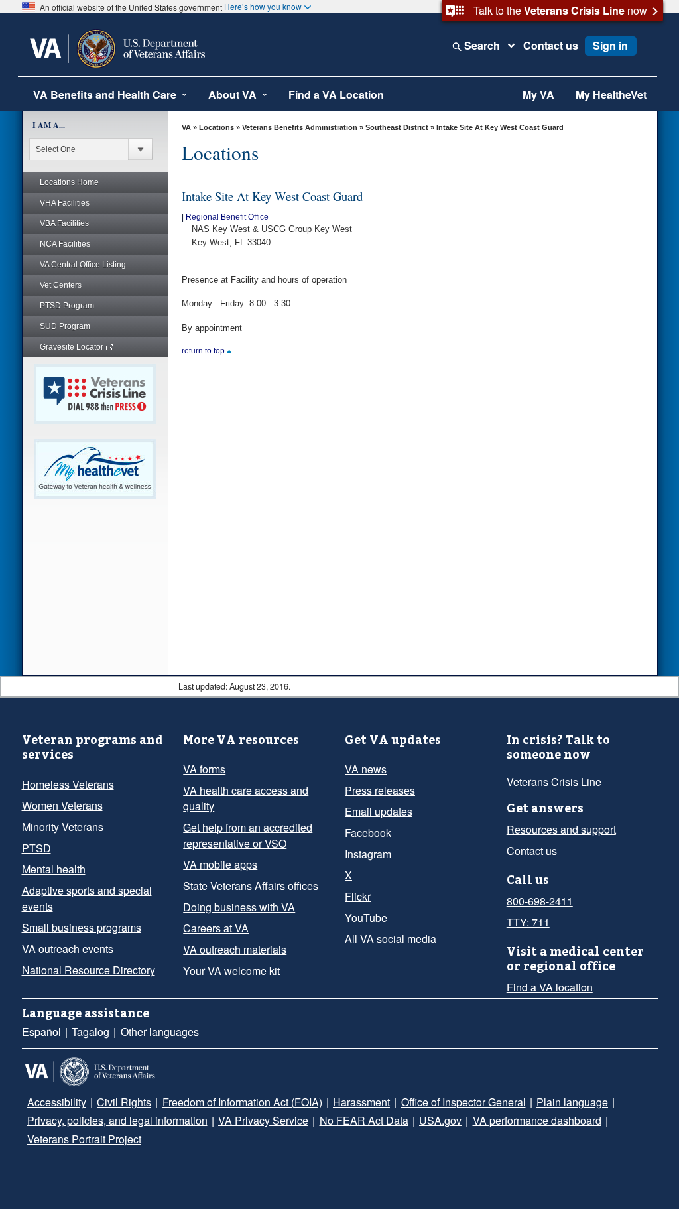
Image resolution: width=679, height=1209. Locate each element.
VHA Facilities (65, 203)
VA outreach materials (231, 933)
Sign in (610, 45)
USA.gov (404, 1120)
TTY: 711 (525, 922)
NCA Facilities (65, 244)
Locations (216, 127)
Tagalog (85, 1032)
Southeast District (396, 127)
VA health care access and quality (256, 790)
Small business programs (78, 927)
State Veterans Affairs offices (246, 870)
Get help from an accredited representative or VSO (244, 819)
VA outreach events (64, 949)
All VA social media (386, 939)
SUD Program (65, 326)
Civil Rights (116, 1102)
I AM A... (48, 125)
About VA (232, 94)
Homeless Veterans (64, 784)
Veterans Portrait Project (82, 1139)
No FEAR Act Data (337, 1120)
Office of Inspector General (440, 1102)
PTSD (34, 848)
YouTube (364, 917)
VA (186, 127)
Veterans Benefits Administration (299, 127)
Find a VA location (546, 987)
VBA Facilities (64, 223)
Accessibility (54, 1102)
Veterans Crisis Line (550, 782)
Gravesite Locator (72, 346)
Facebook (366, 833)
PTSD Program (67, 305)
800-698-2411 (536, 901)
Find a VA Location (336, 94)
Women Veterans (59, 805)
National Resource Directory (84, 970)
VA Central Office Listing (83, 264)
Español (40, 1032)
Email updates (376, 811)
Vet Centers (61, 285)
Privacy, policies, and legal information (112, 1120)
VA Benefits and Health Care (104, 94)
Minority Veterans (61, 827)
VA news (363, 769)
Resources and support (558, 829)
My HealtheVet (611, 94)
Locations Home (69, 182)
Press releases (376, 790)
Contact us (550, 45)
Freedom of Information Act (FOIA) (228, 1102)
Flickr (357, 896)
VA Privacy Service (248, 1120)
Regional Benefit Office (227, 217)
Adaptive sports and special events (83, 898)
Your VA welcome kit (227, 955)
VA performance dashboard (495, 1120)
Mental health (52, 869)
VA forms (203, 769)
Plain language (543, 1102)
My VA (538, 94)
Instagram (367, 854)
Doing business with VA (234, 891)
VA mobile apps (217, 849)
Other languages (151, 1032)
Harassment (342, 1102)
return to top (204, 350)
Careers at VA (212, 912)
